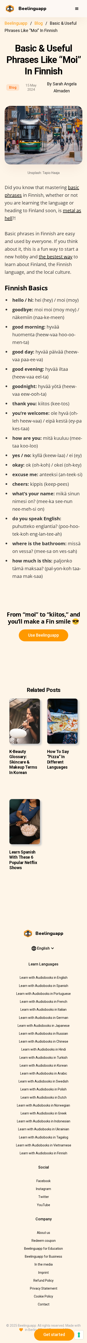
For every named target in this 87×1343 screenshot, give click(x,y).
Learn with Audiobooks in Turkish (43, 1057)
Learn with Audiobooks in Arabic (43, 1073)
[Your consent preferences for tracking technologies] (78, 1334)
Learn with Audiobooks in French (43, 1001)
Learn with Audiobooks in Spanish (43, 986)
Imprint (43, 1272)
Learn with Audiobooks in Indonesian (43, 1121)
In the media (44, 1264)
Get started (54, 1334)
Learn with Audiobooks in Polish (43, 1089)
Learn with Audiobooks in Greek (44, 1113)
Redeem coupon (44, 1240)
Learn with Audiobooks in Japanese (44, 1025)
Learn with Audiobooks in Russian (43, 1033)
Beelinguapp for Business (43, 1256)
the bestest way (55, 256)
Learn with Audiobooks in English (44, 977)
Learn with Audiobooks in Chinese (43, 1041)
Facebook (43, 1181)
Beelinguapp (16, 23)
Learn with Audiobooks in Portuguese (43, 994)
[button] (77, 9)
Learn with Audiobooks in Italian (43, 1009)
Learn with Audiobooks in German (43, 1018)
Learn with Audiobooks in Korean (44, 1065)
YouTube (43, 1205)
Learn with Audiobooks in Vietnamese (43, 1145)
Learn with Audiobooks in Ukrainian (43, 1129)
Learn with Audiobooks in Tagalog (43, 1137)
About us (43, 1233)
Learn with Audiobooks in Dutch (44, 1097)
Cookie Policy (43, 1296)
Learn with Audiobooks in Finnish (43, 1153)
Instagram (43, 1189)
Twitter (43, 1197)
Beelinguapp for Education (43, 1248)
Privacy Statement (43, 1288)
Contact (43, 1304)
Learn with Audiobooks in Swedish (43, 1081)
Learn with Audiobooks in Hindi (43, 1049)
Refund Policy (43, 1280)
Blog (39, 23)
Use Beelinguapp (43, 635)
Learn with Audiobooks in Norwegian (43, 1105)
